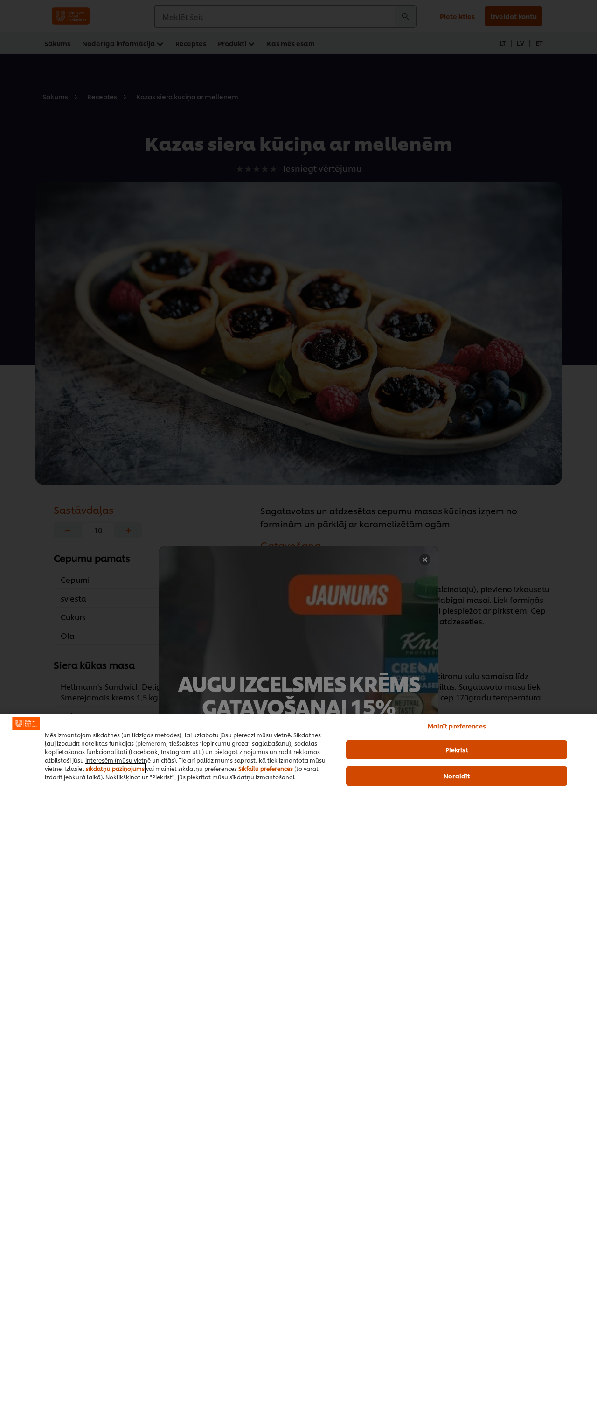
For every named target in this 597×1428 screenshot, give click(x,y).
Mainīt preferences (457, 725)
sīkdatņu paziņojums (115, 768)
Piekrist (456, 749)
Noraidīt (457, 775)
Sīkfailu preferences (265, 768)
